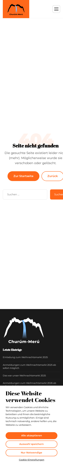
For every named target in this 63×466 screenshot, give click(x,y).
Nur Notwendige (31, 452)
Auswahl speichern (31, 444)
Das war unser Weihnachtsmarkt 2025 (24, 375)
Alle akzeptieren (31, 435)
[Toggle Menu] (56, 9)
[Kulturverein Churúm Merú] (16, 9)
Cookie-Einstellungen (31, 459)
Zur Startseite (23, 176)
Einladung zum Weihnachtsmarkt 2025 (25, 357)
